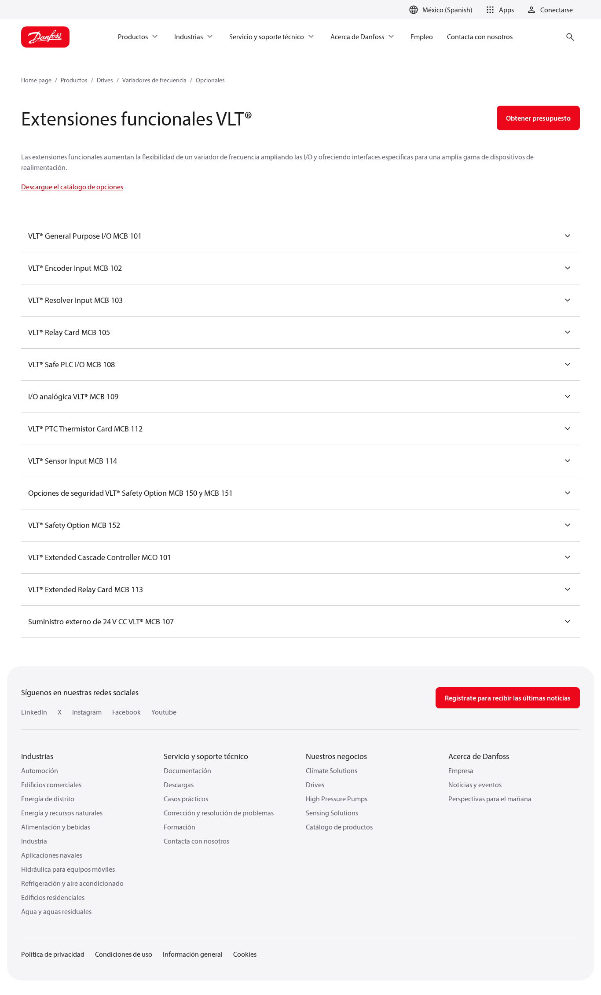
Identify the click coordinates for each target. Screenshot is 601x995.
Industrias (37, 756)
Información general (193, 954)
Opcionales (210, 80)
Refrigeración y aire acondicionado (72, 883)
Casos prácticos (186, 798)
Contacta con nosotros (196, 841)
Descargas (179, 784)
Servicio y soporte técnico (206, 756)
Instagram (87, 712)
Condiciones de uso (123, 954)
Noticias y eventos (475, 784)
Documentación (187, 770)
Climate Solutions (331, 770)
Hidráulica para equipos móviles (68, 869)
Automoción (39, 770)
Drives (105, 80)
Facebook (126, 712)
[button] (498, 10)
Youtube (163, 712)
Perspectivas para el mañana (489, 798)
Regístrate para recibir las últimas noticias (508, 697)
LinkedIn (34, 712)
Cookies (245, 954)
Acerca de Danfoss (478, 756)
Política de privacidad (52, 954)
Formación (179, 826)
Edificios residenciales (52, 897)
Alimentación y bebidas (55, 826)
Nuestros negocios (336, 756)
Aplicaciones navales (51, 855)
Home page (36, 80)
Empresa (460, 770)
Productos (74, 80)
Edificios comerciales (51, 784)
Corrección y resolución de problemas (219, 812)
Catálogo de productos (339, 826)
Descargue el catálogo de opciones (72, 186)
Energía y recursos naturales (62, 812)
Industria (34, 841)
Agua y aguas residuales (56, 911)
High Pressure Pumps (336, 798)
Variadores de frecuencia (154, 80)
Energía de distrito (47, 798)
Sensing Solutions (332, 812)
